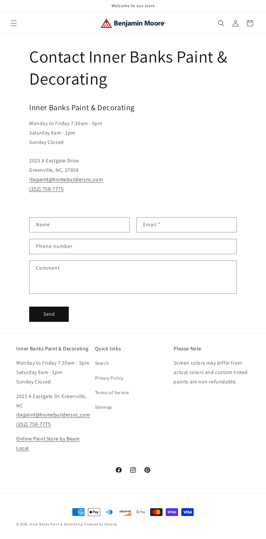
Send (49, 314)
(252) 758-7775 (46, 188)
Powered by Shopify (100, 524)
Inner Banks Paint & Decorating (56, 524)
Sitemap (103, 407)
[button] (13, 23)
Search (102, 363)
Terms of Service (112, 392)
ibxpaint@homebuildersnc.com (66, 179)
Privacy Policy (109, 378)
